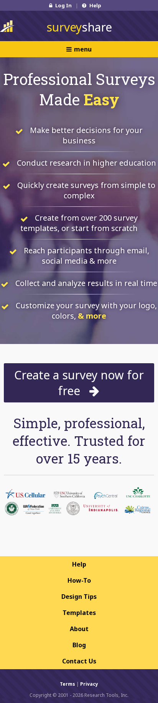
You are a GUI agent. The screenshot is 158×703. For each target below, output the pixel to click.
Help (94, 5)
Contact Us (79, 661)
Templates (79, 612)
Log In (63, 5)
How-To (79, 580)
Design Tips (79, 596)
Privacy (89, 684)
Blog (79, 645)
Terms (67, 684)
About (79, 629)
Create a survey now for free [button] (79, 383)
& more (92, 316)
